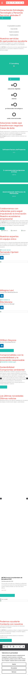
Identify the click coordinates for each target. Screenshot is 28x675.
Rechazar (14, 671)
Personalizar (14, 668)
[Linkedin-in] (2, 257)
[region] (14, 662)
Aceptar (14, 664)
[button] (1, 378)
